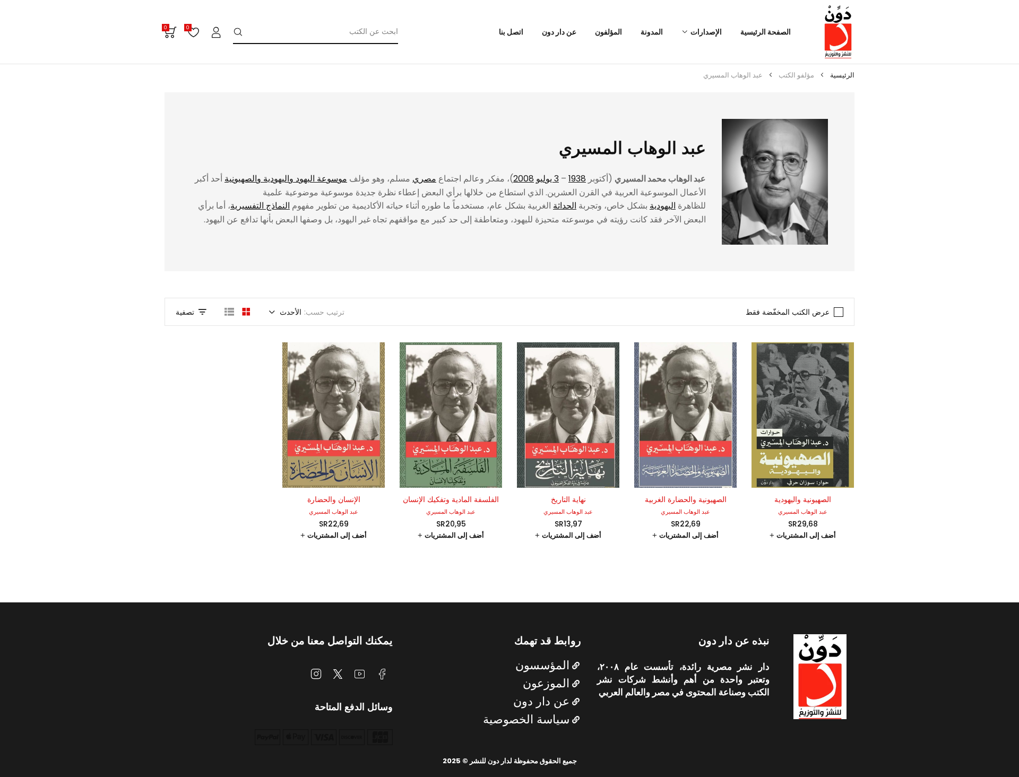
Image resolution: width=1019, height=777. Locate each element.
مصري (424, 178)
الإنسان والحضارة (333, 499)
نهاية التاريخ (568, 499)
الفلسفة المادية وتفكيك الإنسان (451, 499)
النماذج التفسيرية (260, 206)
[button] (802, 535)
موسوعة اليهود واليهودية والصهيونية (285, 178)
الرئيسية (842, 75)
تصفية (185, 312)
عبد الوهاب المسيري (802, 511)
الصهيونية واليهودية (802, 499)
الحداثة (564, 206)
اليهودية (663, 206)
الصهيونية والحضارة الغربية (686, 499)
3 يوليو (547, 178)
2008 (523, 178)
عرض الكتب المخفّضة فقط (788, 312)
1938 (577, 178)
